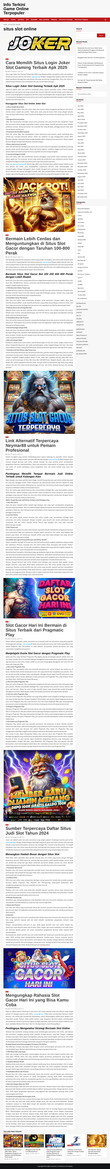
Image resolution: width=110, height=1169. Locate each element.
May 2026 (81, 112)
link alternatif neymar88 (17, 164)
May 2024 (81, 186)
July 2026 (80, 106)
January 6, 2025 (16, 454)
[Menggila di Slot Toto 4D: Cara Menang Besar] (34, 1141)
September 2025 (83, 133)
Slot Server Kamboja (65, 19)
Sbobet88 (34, 19)
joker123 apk (35, 77)
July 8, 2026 (75, 1155)
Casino (13, 19)
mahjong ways (80, 329)
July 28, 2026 (34, 1153)
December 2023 (82, 193)
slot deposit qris (81, 303)
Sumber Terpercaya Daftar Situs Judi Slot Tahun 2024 (38, 831)
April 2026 (81, 116)
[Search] (105, 19)
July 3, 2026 (96, 1155)
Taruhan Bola (82, 295)
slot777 (80, 277)
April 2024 (81, 190)
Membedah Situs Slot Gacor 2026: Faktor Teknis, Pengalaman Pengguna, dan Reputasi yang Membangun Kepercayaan (91, 50)
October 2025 (82, 129)
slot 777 (78, 315)
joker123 (79, 312)
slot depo (79, 318)
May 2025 (81, 146)
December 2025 (82, 122)
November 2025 (82, 126)
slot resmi (79, 347)
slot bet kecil (47, 262)
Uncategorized (82, 298)
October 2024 (82, 170)
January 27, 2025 (16, 71)
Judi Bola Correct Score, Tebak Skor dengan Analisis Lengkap (91, 73)
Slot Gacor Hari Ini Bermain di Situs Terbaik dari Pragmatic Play (36, 630)
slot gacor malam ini (82, 344)
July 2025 (80, 139)
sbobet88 (80, 246)
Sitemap (6, 19)
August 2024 (81, 176)
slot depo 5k (80, 324)
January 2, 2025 (16, 638)
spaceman (79, 332)
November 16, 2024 (16, 837)
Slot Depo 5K (81, 260)
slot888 (80, 284)
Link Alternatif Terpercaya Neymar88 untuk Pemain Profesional (32, 445)
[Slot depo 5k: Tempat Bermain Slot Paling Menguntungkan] (97, 1141)
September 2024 (83, 173)
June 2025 (81, 143)
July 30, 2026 (13, 1159)
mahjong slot (81, 229)
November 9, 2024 (16, 1008)
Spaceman (81, 288)
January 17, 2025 (16, 257)
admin (8, 71)
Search (79, 29)
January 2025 (82, 159)
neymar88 (81, 236)
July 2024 (80, 180)
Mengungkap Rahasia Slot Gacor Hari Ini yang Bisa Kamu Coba (37, 1000)
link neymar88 (27, 644)
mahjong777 (80, 321)
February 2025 (82, 156)
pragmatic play (80, 350)
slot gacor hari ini (83, 267)
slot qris (80, 270)
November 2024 (82, 166)
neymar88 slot (38, 1014)
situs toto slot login (82, 341)
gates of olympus (81, 338)
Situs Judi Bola (44, 19)
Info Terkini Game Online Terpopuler (16, 8)
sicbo (79, 250)
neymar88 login (11, 842)
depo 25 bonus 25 (81, 335)
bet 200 (78, 306)
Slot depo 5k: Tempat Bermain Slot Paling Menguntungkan (90, 81)
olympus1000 (82, 239)
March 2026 (81, 119)
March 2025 (81, 153)
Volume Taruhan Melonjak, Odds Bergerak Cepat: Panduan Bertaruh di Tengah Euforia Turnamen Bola (91, 65)
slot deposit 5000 (81, 353)
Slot (27, 19)
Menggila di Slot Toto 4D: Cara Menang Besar (91, 57)
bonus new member (82, 309)
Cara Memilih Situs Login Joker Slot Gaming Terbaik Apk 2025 (38, 65)
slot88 (79, 281)
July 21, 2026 (55, 1159)
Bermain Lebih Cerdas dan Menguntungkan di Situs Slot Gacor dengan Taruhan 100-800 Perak (38, 245)
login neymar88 (54, 459)
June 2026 (81, 109)
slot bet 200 (81, 257)
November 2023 (82, 197)
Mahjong (54, 19)
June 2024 (81, 183)
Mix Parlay (81, 232)
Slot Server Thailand (81, 19)
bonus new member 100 (85, 212)
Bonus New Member (84, 208)
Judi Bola (21, 19)
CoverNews (60, 1166)
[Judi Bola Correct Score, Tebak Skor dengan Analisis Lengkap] (76, 1141)
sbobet (80, 243)
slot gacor (81, 263)
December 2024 (82, 163)
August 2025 (81, 136)
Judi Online (81, 222)
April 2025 (81, 149)
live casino (81, 226)
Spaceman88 (81, 291)
